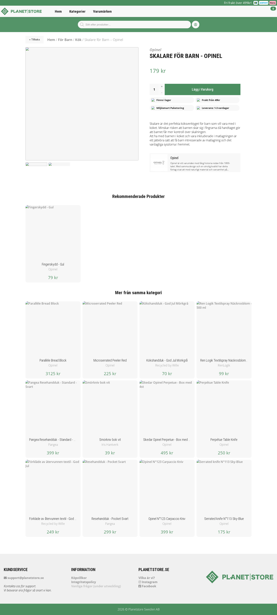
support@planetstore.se (25, 578)
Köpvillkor (79, 578)
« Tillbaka (34, 39)
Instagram (149, 582)
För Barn (65, 39)
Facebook (148, 586)
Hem (58, 11)
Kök (78, 39)
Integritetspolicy (83, 582)
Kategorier (77, 11)
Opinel (155, 49)
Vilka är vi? (146, 578)
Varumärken (102, 11)
